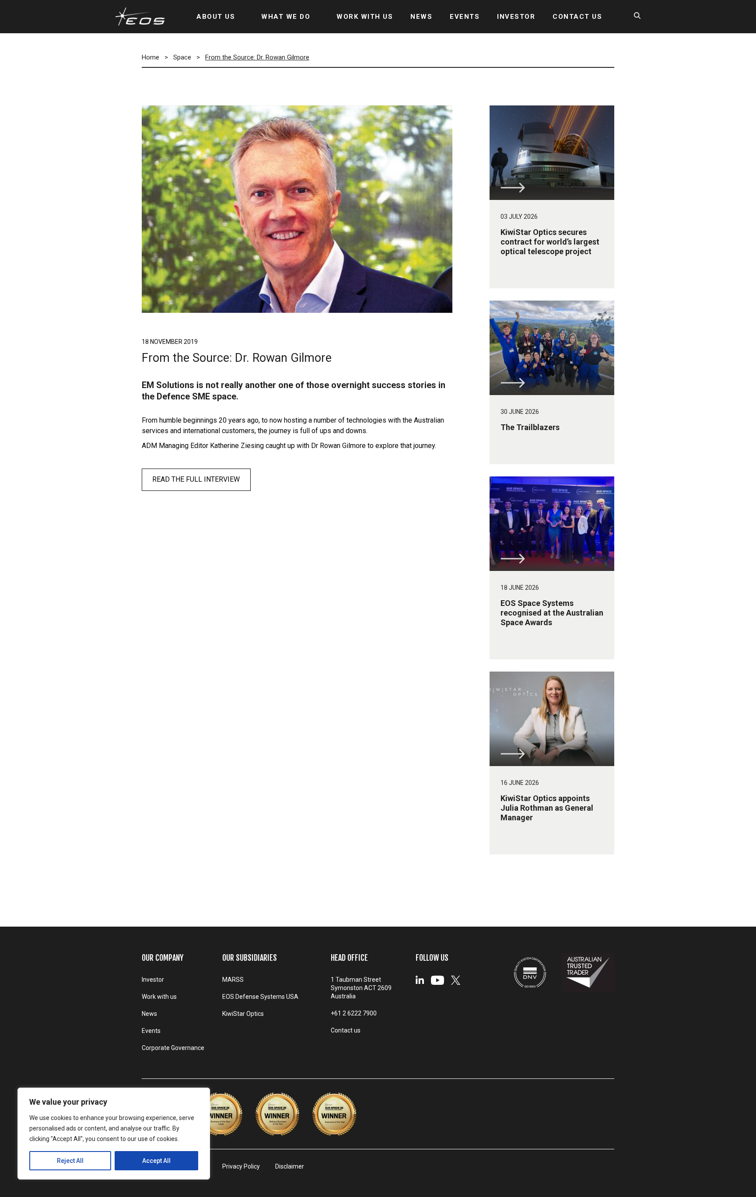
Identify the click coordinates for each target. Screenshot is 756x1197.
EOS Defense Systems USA (260, 996)
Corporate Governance (173, 1047)
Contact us (345, 1030)
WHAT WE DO (285, 17)
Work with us (159, 996)
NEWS (421, 17)
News (149, 1013)
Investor (153, 979)
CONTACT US (577, 17)
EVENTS (465, 17)
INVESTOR (516, 17)
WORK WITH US (364, 17)
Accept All (156, 1160)
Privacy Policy (241, 1166)
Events (151, 1030)
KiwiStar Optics (243, 1013)
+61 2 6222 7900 (354, 1013)
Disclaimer (289, 1166)
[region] (114, 1134)
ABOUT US (215, 17)
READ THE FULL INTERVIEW (196, 479)
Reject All (70, 1160)
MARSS (233, 979)
